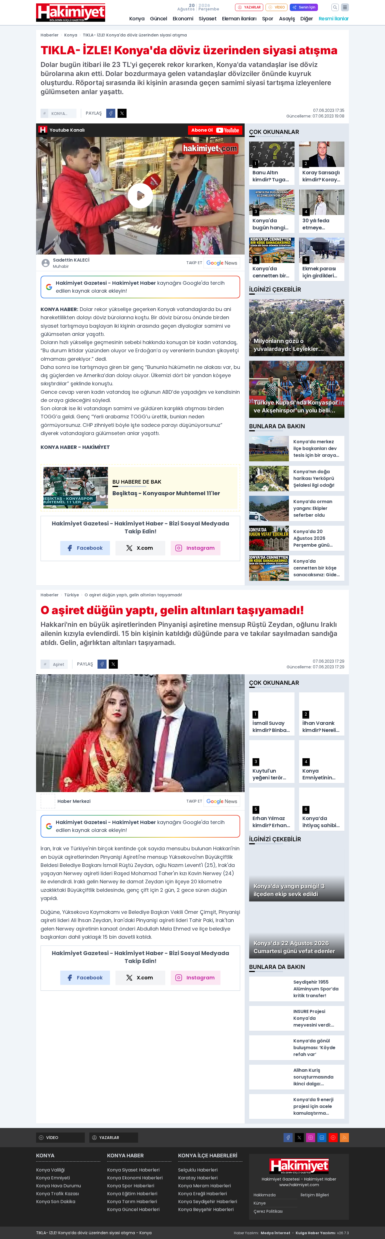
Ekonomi (183, 18)
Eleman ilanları (239, 18)
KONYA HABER (58, 114)
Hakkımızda (265, 1195)
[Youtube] (333, 1137)
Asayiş (287, 18)
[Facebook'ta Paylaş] (110, 113)
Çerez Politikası (268, 1211)
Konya (137, 18)
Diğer (306, 18)
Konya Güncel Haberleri (133, 1209)
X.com (145, 547)
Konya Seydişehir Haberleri (207, 1201)
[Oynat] (140, 196)
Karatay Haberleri (198, 1178)
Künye (260, 1203)
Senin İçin (307, 7)
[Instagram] (310, 1137)
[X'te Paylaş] (122, 113)
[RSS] (344, 1137)
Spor (267, 18)
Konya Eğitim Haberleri (132, 1193)
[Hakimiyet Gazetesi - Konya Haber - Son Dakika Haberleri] (299, 1166)
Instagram (201, 547)
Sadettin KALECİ (71, 263)
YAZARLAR (252, 7)
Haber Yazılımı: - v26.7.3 (291, 1233)
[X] (299, 1137)
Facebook (90, 547)
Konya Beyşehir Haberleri (206, 1209)
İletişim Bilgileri (315, 1195)
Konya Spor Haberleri (130, 1186)
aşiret (58, 664)
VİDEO (280, 7)
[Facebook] (288, 1137)
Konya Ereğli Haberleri (202, 1193)
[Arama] (335, 7)
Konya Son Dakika (55, 1201)
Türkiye (71, 595)
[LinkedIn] (321, 1137)
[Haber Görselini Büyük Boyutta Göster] (140, 733)
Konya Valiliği (50, 1170)
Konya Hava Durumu (58, 1186)
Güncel (158, 18)
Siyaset (207, 18)
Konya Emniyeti (53, 1178)
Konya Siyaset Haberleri (133, 1170)
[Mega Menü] (345, 7)
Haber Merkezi (73, 801)
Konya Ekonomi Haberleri (135, 1178)
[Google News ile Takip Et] (221, 262)
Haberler (50, 35)
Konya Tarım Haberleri (132, 1201)
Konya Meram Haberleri (204, 1186)
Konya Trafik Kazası (57, 1193)
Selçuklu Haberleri (198, 1170)
